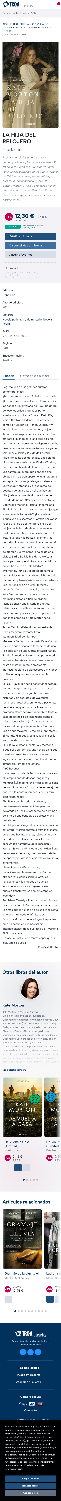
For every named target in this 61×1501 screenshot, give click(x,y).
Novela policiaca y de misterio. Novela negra (27, 29)
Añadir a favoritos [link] (20, 254)
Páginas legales (28, 1367)
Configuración (30, 1492)
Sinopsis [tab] (9, 376)
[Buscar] (56, 13)
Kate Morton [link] (13, 149)
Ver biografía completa (14, 1069)
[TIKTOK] (38, 1352)
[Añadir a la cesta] (18, 1167)
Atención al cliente (28, 1382)
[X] (30, 1352)
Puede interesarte (28, 1375)
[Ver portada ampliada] (30, 85)
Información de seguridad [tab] (34, 375)
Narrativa (42, 24)
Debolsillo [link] (9, 295)
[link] (26, 1167)
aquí (20, 1469)
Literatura (27, 24)
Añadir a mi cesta (20, 236)
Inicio (6, 24)
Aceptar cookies (30, 1478)
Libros (15, 24)
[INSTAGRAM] (23, 1352)
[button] (24, 1180)
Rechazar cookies (30, 1485)
